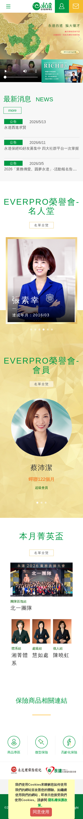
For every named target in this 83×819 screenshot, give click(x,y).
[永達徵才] (41, 36)
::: (1, 96)
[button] (6, 36)
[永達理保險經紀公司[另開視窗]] (26, 770)
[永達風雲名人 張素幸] (41, 280)
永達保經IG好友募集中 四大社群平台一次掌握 (41, 148)
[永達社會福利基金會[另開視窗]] (61, 770)
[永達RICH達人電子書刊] (62, 71)
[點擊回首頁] (42, 6)
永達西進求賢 (15, 127)
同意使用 (41, 812)
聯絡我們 (76, 6)
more (12, 110)
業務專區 (62, 6)
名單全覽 (41, 225)
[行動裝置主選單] (7, 7)
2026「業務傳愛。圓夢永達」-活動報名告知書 (42, 169)
